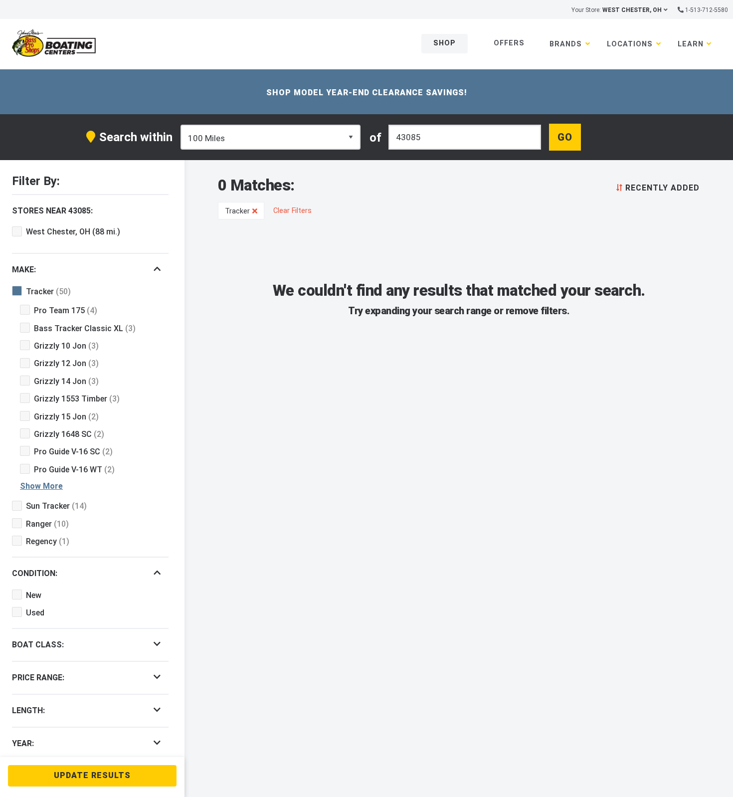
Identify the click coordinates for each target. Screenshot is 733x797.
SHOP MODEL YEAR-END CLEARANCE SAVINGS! (366, 92)
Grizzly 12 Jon (66, 363)
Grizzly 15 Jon (66, 416)
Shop (444, 43)
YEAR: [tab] (23, 743)
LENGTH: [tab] (28, 710)
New (33, 595)
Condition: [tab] (34, 573)
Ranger (47, 524)
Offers (509, 43)
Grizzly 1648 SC (69, 434)
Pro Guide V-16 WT (74, 469)
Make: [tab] (24, 269)
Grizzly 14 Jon (66, 381)
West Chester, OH (73, 231)
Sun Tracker (56, 506)
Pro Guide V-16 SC (73, 451)
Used (35, 612)
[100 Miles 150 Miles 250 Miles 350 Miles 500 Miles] (271, 137)
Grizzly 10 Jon (66, 346)
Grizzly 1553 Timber (77, 398)
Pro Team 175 (65, 310)
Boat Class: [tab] (38, 644)
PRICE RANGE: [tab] (38, 677)
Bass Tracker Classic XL (85, 328)
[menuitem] (656, 187)
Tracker (48, 291)
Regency (47, 541)
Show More (41, 486)
